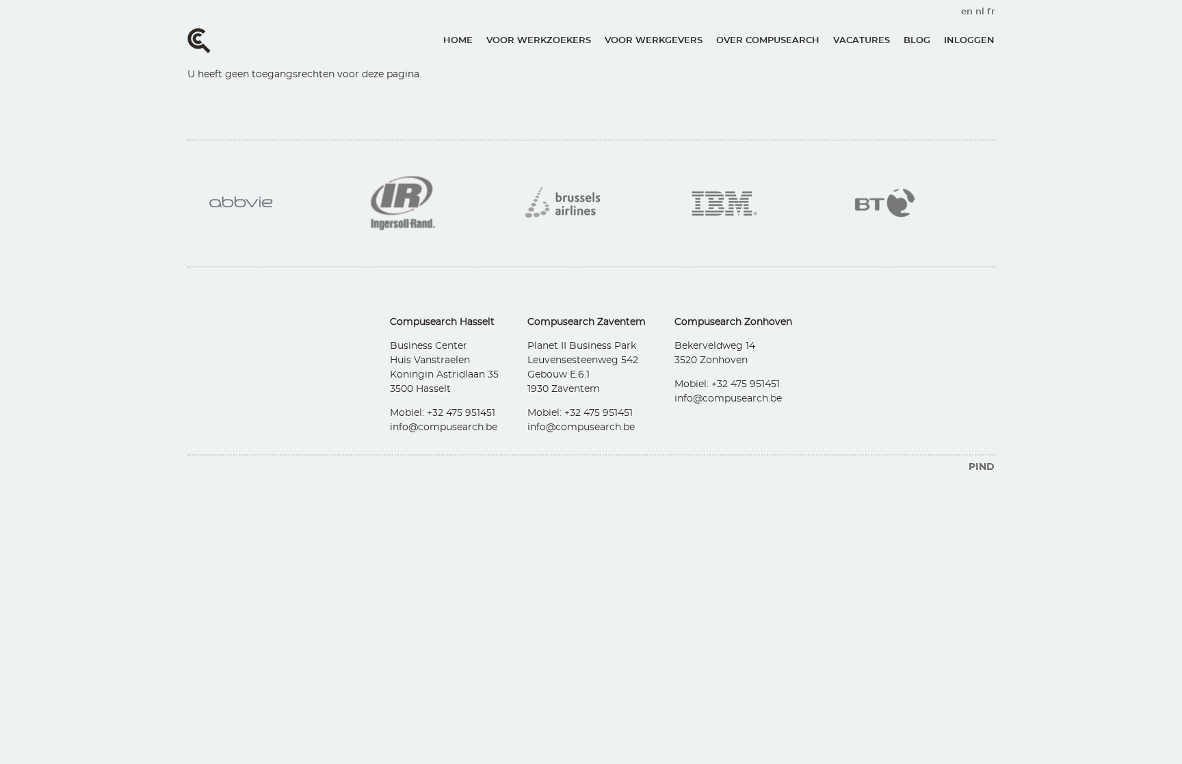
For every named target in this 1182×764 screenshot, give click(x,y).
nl (979, 12)
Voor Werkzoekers (538, 40)
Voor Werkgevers (653, 40)
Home (458, 40)
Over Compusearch (767, 40)
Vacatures (861, 40)
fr (991, 12)
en (967, 12)
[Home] (199, 40)
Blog (917, 40)
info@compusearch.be (443, 427)
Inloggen (969, 40)
